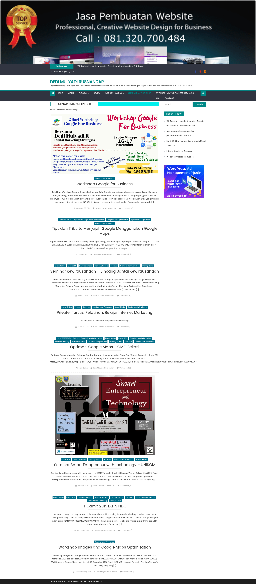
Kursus (77, 307)
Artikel (70, 93)
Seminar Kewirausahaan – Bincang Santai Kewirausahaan (104, 271)
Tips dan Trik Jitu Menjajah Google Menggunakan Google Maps (104, 231)
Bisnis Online (60, 266)
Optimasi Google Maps (140, 220)
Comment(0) (127, 208)
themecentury (95, 581)
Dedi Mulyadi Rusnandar (77, 82)
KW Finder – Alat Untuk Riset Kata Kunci (175, 93)
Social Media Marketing (137, 307)
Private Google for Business (179, 151)
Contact (169, 98)
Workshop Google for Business (105, 184)
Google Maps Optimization (117, 220)
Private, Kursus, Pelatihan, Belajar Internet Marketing (105, 312)
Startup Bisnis (148, 266)
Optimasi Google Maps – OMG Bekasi (104, 347)
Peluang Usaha (101, 266)
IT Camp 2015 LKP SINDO (105, 506)
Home (60, 93)
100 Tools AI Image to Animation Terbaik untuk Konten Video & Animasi (110, 66)
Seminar (114, 266)
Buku (158, 98)
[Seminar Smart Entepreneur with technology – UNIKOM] (104, 415)
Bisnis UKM (72, 266)
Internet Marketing (62, 341)
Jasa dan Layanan (113, 93)
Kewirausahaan (85, 266)
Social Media (120, 307)
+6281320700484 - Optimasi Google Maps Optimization (81, 220)
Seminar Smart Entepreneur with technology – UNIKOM (104, 465)
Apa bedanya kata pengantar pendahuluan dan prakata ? (180, 133)
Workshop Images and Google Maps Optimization (104, 547)
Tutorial (83, 93)
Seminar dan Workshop (139, 93)
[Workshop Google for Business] (104, 144)
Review (97, 93)
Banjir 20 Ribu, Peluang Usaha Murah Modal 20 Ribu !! (186, 143)
